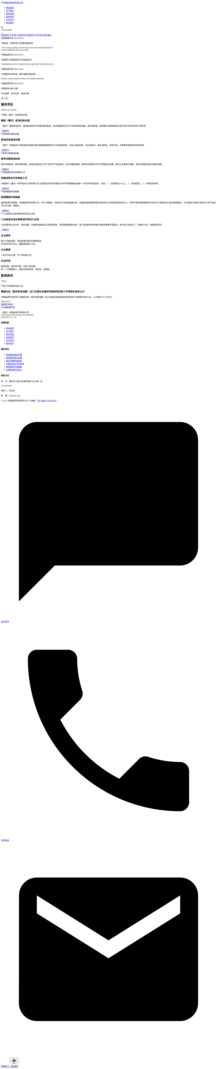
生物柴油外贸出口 (14, 370)
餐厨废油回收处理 (14, 355)
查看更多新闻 (7, 304)
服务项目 (10, 14)
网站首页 (10, 8)
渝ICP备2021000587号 (47, 401)
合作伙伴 (10, 20)
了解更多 (5, 131)
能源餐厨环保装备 (14, 367)
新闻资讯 (10, 17)
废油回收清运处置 (14, 358)
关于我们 (10, 11)
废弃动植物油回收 (14, 361)
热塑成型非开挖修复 (15, 364)
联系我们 (10, 23)
